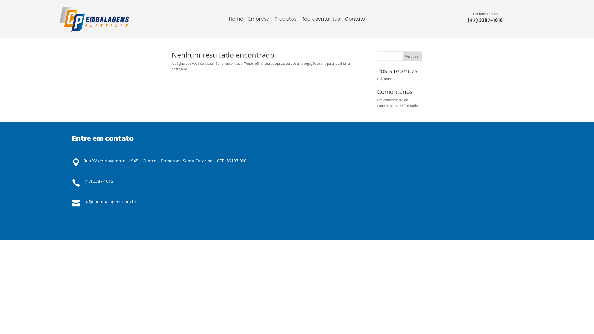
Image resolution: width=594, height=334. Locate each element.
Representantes (320, 19)
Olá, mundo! (386, 79)
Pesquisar (412, 56)
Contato (355, 19)
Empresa (259, 19)
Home (236, 19)
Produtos (285, 19)
